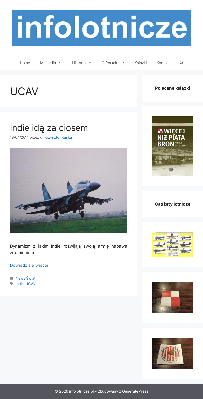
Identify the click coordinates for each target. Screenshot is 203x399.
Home (25, 62)
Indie (20, 284)
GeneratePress (135, 391)
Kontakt (163, 62)
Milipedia (48, 62)
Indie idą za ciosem (49, 127)
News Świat (25, 278)
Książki (140, 62)
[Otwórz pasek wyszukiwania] (181, 62)
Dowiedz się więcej (29, 265)
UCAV (30, 284)
